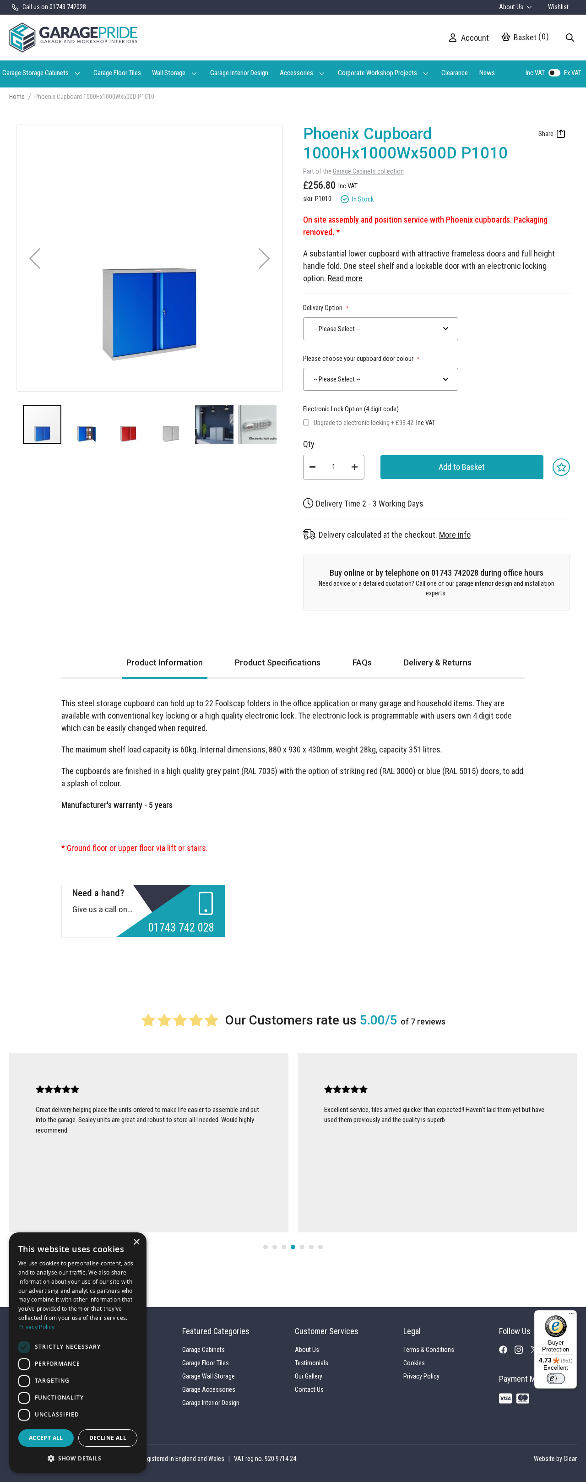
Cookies (414, 1363)
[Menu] (571, 1315)
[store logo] (73, 37)
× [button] (136, 1242)
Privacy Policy (421, 1376)
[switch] (556, 1378)
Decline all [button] (107, 1438)
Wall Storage (168, 73)
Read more (345, 278)
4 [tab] (293, 1247)
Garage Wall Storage (208, 1376)
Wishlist (558, 7)
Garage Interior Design (239, 73)
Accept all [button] (46, 1438)
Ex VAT (572, 72)
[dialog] (77, 1352)
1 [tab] (265, 1247)
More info (455, 534)
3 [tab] (284, 1247)
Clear (570, 1458)
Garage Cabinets (203, 1349)
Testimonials (311, 1363)
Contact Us (309, 1389)
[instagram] (522, 1352)
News (487, 73)
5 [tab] (302, 1247)
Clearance (454, 73)
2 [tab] (274, 1247)
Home (17, 96)
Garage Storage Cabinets (35, 73)
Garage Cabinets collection (368, 171)
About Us (512, 7)
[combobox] (380, 328)
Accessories (296, 73)
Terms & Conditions (428, 1349)
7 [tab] (320, 1247)
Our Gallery (308, 1376)
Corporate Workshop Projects (377, 73)
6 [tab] (311, 1247)
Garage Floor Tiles (117, 73)
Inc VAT (535, 72)
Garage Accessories (208, 1389)
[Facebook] (507, 1351)
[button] (34, 258)
